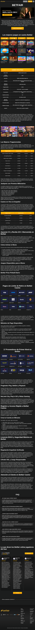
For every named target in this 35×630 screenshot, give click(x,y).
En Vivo (12, 38)
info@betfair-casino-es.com (32, 622)
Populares (4, 38)
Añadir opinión (29, 553)
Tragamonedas (29, 38)
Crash (21, 38)
